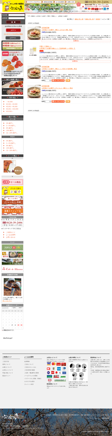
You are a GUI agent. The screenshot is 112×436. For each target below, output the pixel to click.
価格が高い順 (89, 19)
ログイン (97, 418)
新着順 (98, 19)
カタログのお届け (29, 381)
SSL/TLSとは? (7, 338)
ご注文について (28, 364)
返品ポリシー (6, 375)
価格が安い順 (79, 19)
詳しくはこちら (7, 300)
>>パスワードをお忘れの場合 (13, 34)
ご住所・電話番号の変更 (31, 373)
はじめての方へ (74, 11)
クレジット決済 (28, 384)
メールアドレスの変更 (30, 375)
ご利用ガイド (85, 11)
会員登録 (27, 361)
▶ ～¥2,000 (8, 102)
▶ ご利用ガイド (9, 232)
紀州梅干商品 (48, 11)
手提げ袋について (7, 373)
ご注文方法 (5, 361)
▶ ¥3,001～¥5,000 (10, 106)
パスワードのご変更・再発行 (32, 378)
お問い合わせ (105, 415)
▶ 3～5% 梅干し (9, 125)
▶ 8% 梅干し (8, 128)
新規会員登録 (105, 418)
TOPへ (40, 11)
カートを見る (95, 11)
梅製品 (56, 11)
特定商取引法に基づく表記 (60, 415)
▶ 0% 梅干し (8, 123)
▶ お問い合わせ (9, 237)
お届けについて (7, 367)
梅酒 (60, 11)
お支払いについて (7, 370)
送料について (6, 364)
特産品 (66, 11)
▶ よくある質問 (9, 235)
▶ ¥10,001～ (8, 111)
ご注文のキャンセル (30, 367)
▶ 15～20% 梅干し (10, 133)
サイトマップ (96, 415)
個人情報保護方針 (74, 415)
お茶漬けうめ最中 (41, 16)
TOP (28, 16)
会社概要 (48, 415)
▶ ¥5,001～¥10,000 (10, 109)
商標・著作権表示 (85, 415)
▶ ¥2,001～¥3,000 (10, 104)
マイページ (90, 418)
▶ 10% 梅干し (8, 130)
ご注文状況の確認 (29, 370)
